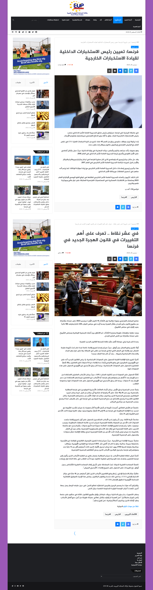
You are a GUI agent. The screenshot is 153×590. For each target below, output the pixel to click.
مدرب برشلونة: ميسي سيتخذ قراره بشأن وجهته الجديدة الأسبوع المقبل (25, 104)
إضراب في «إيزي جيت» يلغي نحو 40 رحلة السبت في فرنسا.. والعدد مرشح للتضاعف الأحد (23, 172)
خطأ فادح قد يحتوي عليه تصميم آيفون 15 (26, 134)
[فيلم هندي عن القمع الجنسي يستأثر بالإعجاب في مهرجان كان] (43, 94)
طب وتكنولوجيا (77, 20)
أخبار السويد (128, 20)
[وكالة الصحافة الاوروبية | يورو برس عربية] (76, 8)
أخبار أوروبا (118, 20)
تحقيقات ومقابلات (53, 20)
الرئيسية (137, 20)
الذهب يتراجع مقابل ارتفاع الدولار (26, 124)
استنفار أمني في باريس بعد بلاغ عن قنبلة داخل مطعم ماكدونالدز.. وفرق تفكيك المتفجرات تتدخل (41, 202)
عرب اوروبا (127, 42)
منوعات (87, 20)
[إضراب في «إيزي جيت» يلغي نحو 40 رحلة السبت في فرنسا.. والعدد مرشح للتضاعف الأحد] (22, 160)
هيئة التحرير (138, 555)
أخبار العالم (108, 20)
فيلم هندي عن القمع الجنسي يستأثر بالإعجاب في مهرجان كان (25, 93)
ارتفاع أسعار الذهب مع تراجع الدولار (25, 114)
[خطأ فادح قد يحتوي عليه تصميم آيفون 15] (43, 136)
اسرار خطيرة (65, 20)
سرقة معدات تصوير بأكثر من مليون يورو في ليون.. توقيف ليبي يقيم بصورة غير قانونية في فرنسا (23, 202)
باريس (133, 197)
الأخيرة (32, 82)
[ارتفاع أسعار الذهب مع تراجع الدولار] (43, 116)
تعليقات (18, 82)
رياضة (95, 20)
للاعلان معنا (138, 562)
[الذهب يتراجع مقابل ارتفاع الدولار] (43, 126)
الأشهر (45, 82)
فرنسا (123, 197)
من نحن (139, 558)
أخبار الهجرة (136, 26)
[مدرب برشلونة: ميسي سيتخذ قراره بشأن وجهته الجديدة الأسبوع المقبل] (43, 105)
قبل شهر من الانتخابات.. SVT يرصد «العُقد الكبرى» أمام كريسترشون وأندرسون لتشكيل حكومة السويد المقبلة (41, 173)
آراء (101, 20)
